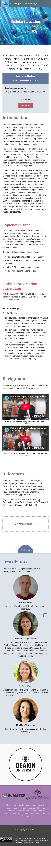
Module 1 (29, 524)
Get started (25, 105)
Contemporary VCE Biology (23, 3)
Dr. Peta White (25, 686)
